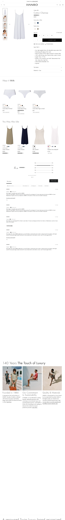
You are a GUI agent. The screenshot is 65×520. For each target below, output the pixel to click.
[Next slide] (60, 1)
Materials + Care (37, 70)
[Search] (4, 4)
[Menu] (1, 4)
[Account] (60, 4)
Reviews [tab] (9, 181)
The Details (36, 67)
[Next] (15, 135)
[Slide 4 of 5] (5, 33)
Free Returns (32, 1)
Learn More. (34, 407)
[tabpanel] (32, 218)
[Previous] (4, 135)
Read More (9, 402)
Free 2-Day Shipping (40, 44)
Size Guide (60, 32)
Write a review (53, 180)
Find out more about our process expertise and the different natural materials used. (52, 402)
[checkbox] (40, 186)
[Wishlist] (57, 4)
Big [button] (6, 199)
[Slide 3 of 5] (5, 26)
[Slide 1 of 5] (5, 11)
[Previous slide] (3, 1)
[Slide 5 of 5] (5, 40)
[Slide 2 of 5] (5, 18)
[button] (44, 163)
